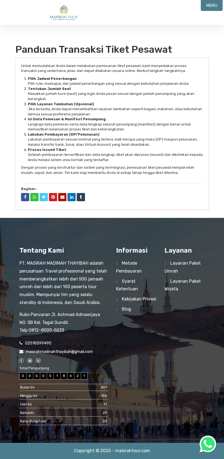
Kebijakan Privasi (139, 299)
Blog (126, 309)
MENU (211, 5)
